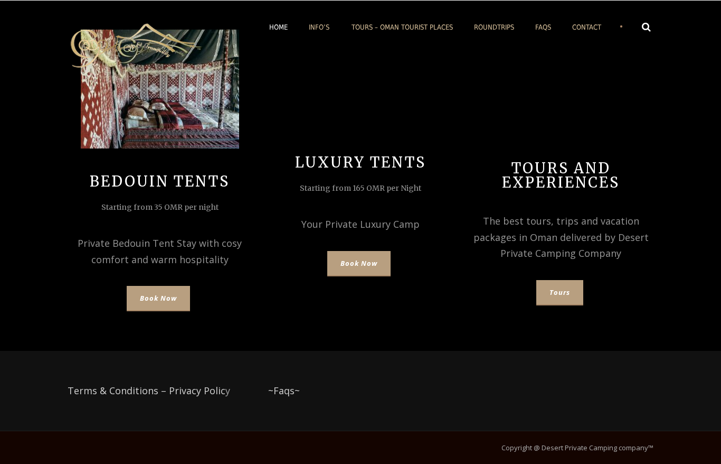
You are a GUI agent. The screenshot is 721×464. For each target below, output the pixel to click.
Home (278, 27)
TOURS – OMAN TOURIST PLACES (402, 27)
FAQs (543, 27)
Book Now (158, 298)
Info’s (319, 27)
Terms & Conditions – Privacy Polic (146, 390)
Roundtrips (494, 27)
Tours (559, 292)
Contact (586, 27)
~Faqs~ (284, 390)
